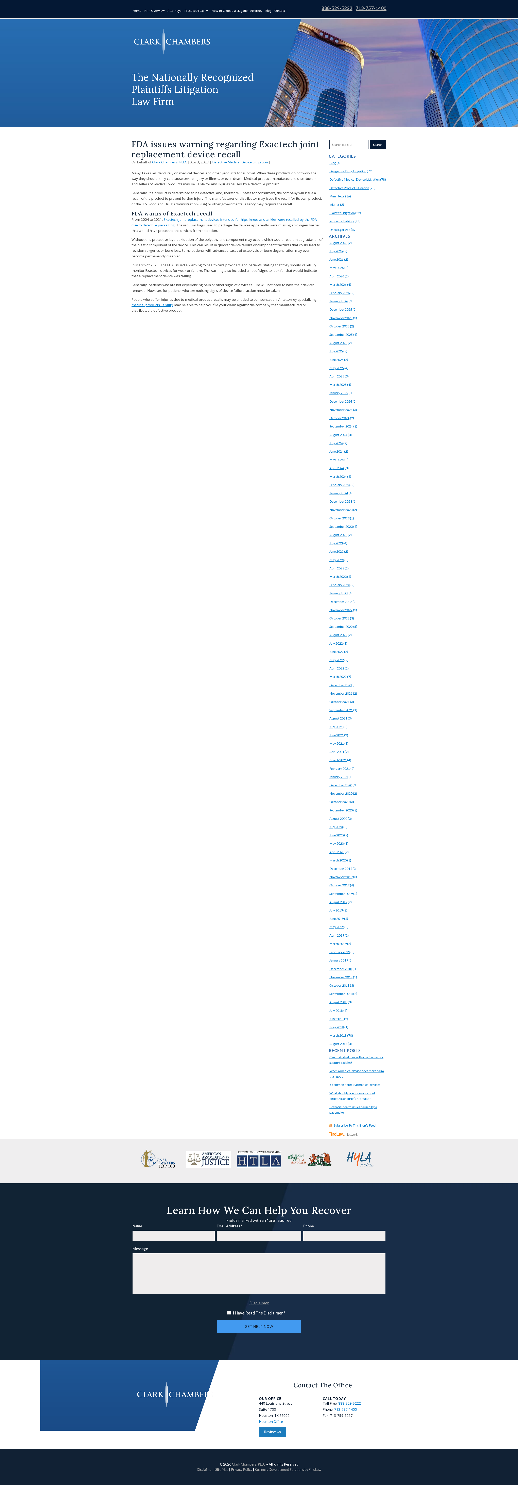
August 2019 (338, 902)
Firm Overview (154, 11)
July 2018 (336, 1010)
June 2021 (336, 735)
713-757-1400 (371, 8)
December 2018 (340, 969)
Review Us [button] (272, 1431)
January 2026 (338, 301)
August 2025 (338, 343)
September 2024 (341, 426)
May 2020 (336, 843)
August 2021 (338, 718)
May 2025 (336, 368)
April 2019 (336, 935)
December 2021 (340, 685)
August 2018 (338, 1002)
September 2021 (341, 710)
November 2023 (340, 510)
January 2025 (338, 393)
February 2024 (339, 485)
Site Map (221, 1469)
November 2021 (340, 693)
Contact (279, 11)
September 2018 (341, 994)
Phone (308, 1226)
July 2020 (336, 827)
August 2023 (338, 535)
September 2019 (341, 893)
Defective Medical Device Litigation (240, 162)
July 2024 (336, 443)
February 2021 (339, 768)
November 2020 (340, 793)
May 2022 (336, 660)
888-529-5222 (337, 8)
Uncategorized (339, 229)
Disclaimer (259, 1302)
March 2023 (338, 576)
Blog (268, 11)
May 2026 (336, 268)
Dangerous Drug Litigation (347, 171)
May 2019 (336, 927)
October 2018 (339, 985)
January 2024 (338, 493)
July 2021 (336, 727)
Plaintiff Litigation (342, 213)
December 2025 (340, 309)
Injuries (334, 204)
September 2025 (341, 334)
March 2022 (338, 676)
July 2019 (336, 910)
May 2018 (336, 1027)
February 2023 (339, 585)
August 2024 (338, 435)
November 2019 (340, 877)
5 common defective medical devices (354, 1084)
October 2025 (339, 326)
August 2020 (338, 818)
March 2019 (338, 944)
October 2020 (339, 802)
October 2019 (339, 885)
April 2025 (336, 376)
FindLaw (315, 1469)
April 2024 (336, 468)
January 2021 (338, 777)
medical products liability (152, 305)
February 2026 (339, 293)
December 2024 (340, 401)
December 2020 (340, 785)
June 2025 (336, 359)
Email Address (229, 1226)
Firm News (337, 196)
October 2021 (339, 702)
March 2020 (338, 860)
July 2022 (336, 643)
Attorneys (175, 11)
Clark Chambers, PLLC (169, 162)
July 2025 (336, 351)
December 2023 (340, 501)
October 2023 (339, 518)
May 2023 (336, 560)
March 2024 (338, 476)
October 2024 (339, 418)
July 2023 (336, 543)
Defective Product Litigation (349, 188)
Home (137, 11)
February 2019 (339, 952)
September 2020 (341, 810)
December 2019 (340, 868)
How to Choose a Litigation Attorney (236, 11)
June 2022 (336, 651)
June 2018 (336, 1019)
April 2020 (336, 852)
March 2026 (338, 284)
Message (140, 1248)
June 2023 (336, 551)
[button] (514, 1456)
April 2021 (336, 752)
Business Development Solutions (279, 1469)
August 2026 (338, 243)
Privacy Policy (241, 1469)
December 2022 (340, 601)
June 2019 (336, 918)
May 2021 (336, 743)
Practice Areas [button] (194, 11)
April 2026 (336, 276)
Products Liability (341, 221)
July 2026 (336, 251)
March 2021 (338, 760)
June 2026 (336, 259)
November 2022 (340, 610)
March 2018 (338, 1035)
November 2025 (340, 318)
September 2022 (341, 626)
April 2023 (336, 568)
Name (137, 1226)
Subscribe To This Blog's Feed (355, 1125)
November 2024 (340, 409)
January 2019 (338, 960)
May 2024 (336, 460)
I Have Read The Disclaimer (259, 1313)
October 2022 (339, 618)
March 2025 (338, 384)
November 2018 (340, 977)
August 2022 (338, 635)
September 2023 (341, 526)
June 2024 (336, 451)
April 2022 (336, 668)
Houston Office (271, 1421)
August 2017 (338, 1044)
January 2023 (338, 593)
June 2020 (336, 835)
